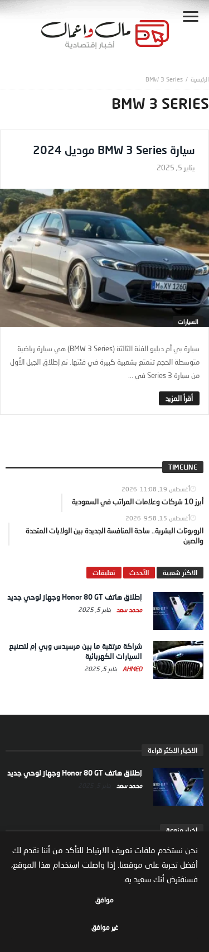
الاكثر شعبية (180, 572)
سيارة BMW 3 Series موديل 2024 (114, 149)
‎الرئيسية (200, 79)
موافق (104, 900)
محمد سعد (128, 609)
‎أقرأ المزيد (179, 398)
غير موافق (104, 927)
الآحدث (139, 572)
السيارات (188, 321)
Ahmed (131, 668)
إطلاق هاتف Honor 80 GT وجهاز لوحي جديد (74, 596)
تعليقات (104, 572)
